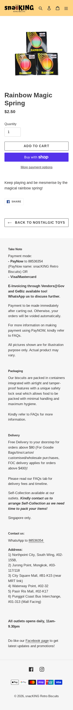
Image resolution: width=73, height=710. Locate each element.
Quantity (10, 124)
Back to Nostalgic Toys (39, 222)
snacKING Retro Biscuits (42, 696)
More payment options (37, 167)
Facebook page (37, 641)
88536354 (36, 540)
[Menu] (66, 8)
